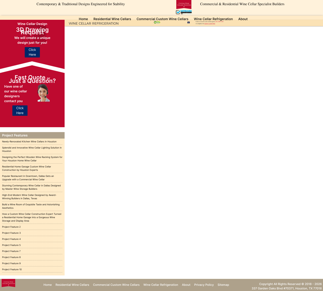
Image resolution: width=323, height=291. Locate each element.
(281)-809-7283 (219, 21)
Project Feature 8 (11, 257)
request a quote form (209, 23)
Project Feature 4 (11, 239)
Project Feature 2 (11, 226)
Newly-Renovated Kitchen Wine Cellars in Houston (29, 141)
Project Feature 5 (11, 245)
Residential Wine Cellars (112, 19)
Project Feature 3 (11, 233)
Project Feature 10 (12, 269)
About (243, 19)
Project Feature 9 (11, 263)
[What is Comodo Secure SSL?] (157, 22)
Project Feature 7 (11, 251)
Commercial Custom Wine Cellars (162, 19)
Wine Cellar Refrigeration (213, 19)
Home (83, 19)
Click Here (32, 52)
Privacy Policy (204, 284)
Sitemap (223, 284)
